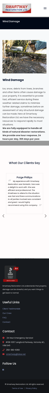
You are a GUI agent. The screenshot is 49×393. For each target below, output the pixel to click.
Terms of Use (17, 388)
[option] (24, 193)
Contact (6, 322)
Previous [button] (3, 215)
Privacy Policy (31, 388)
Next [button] (46, 215)
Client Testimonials (11, 308)
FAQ (4, 317)
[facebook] (3, 370)
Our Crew (6, 313)
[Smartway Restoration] (16, 8)
